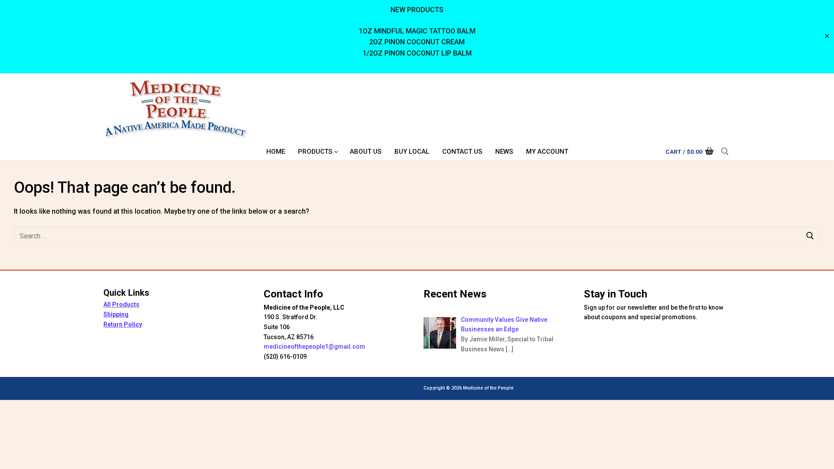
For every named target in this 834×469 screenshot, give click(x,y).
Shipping (116, 314)
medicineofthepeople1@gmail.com (314, 346)
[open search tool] (725, 151)
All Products (121, 304)
